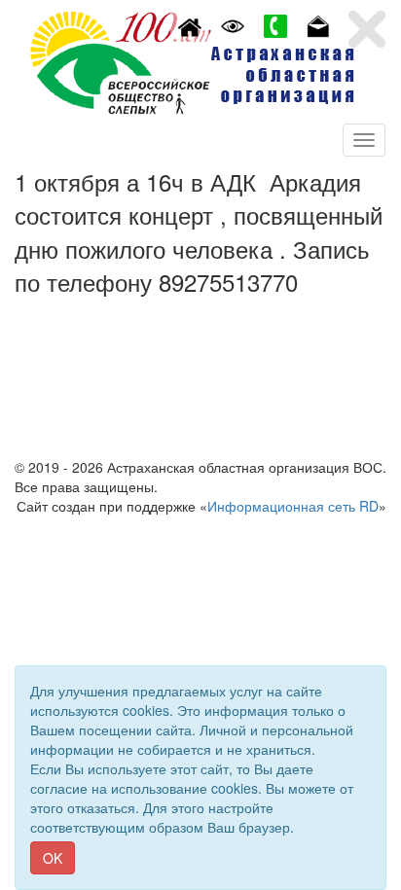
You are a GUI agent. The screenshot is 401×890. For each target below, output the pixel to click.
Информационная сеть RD (293, 506)
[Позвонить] (275, 24)
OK (52, 858)
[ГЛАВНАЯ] (189, 24)
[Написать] (318, 24)
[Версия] (232, 24)
